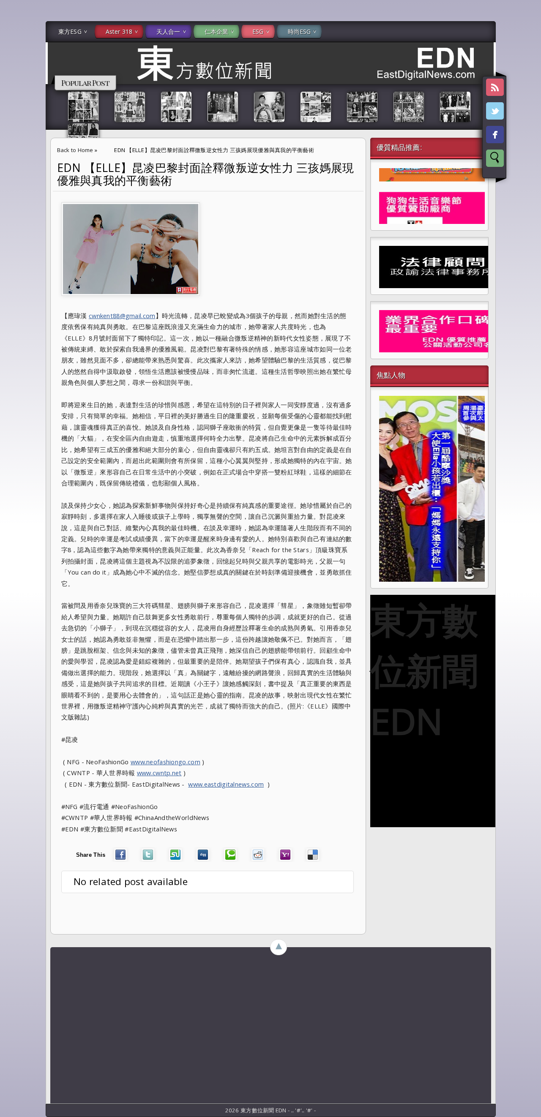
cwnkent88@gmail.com (122, 315)
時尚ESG (299, 31)
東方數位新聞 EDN (424, 670)
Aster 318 (119, 31)
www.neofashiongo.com (165, 761)
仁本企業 (217, 31)
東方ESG (70, 31)
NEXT (527, 133)
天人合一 (168, 31)
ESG (257, 31)
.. (293, 1110)
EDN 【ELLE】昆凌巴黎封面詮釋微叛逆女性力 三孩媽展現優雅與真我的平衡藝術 (205, 174)
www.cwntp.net (159, 772)
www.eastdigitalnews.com (226, 784)
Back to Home (75, 150)
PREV (14, 133)
